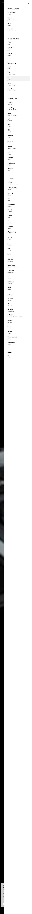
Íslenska (10, 245)
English (9, 14)
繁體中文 (10, 109)
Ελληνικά (10, 211)
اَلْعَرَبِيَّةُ (14, 74)
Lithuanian (10, 261)
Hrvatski (10, 228)
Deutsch (10, 206)
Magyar (9, 233)
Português (10, 294)
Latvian (9, 256)
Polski (9, 289)
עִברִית (9, 68)
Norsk (9, 278)
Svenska (10, 322)
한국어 (9, 154)
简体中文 (10, 104)
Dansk (9, 195)
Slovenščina (11, 311)
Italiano (9, 250)
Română (9, 300)
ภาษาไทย (9, 148)
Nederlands (10, 184)
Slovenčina (10, 305)
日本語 (9, 132)
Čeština (9, 189)
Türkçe (9, 333)
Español (9, 25)
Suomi (9, 328)
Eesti (9, 200)
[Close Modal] (28, 3)
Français (15, 19)
